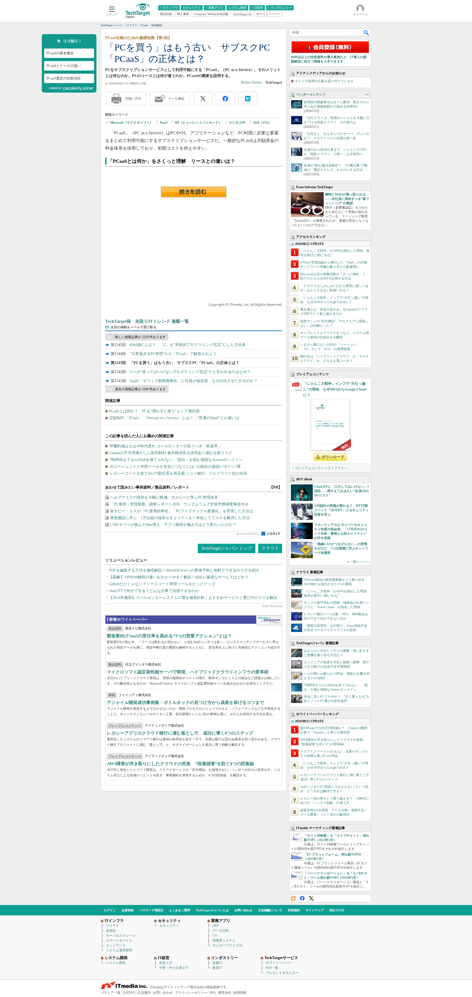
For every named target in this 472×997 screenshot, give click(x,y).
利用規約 (294, 910)
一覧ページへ (360, 562)
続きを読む (193, 192)
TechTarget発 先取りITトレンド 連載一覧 (147, 321)
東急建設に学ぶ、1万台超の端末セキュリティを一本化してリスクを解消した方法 (180, 518)
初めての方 (336, 910)
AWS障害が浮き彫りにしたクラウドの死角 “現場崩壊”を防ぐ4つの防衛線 (180, 763)
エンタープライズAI (227, 945)
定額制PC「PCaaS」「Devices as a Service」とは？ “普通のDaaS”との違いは (174, 418)
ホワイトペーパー (279, 963)
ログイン (110, 910)
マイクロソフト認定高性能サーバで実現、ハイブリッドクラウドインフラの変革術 (188, 672)
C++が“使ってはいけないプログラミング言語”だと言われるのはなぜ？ (190, 372)
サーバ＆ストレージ (120, 935)
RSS (293, 898)
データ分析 (221, 931)
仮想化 (111, 931)
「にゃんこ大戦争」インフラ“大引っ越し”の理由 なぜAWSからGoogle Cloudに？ (334, 389)
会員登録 (128, 910)
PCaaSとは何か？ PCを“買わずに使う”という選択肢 (154, 411)
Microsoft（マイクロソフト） (131, 123)
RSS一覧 (272, 968)
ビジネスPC (237, 123)
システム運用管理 (119, 950)
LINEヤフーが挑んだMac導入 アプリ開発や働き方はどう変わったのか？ (173, 525)
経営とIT (165, 963)
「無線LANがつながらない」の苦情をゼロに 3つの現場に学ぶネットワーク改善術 (341, 548)
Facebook (302, 898)
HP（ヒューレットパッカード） (198, 123)
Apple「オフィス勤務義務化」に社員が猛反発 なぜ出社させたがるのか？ (194, 381)
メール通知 (176, 98)
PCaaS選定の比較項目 (63, 78)
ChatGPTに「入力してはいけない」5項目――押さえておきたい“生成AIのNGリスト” (341, 491)
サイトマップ (315, 910)
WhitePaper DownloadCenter (269, 620)
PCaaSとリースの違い (63, 66)
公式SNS (129, 993)
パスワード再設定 (151, 910)
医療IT (217, 963)
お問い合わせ (243, 910)
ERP (216, 926)
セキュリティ (169, 926)
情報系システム (224, 940)
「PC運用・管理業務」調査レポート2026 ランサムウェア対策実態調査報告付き (179, 504)
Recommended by (249, 533)
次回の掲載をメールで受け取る (134, 327)
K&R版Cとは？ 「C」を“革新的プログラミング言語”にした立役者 (188, 345)
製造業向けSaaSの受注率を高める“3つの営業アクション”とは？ (169, 636)
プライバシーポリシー (191, 993)
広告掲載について (270, 910)
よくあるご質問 (179, 910)
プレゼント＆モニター (282, 973)
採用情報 (239, 993)
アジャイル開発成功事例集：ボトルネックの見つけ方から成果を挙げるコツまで (185, 702)
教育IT (217, 968)
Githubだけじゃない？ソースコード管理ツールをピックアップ (162, 584)
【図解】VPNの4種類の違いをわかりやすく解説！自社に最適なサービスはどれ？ (179, 577)
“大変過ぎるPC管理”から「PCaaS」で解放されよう (173, 354)
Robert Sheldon (252, 82)
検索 (366, 32)
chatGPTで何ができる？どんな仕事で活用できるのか (154, 591)
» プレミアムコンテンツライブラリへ (319, 468)
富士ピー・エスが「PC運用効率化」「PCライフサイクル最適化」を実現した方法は (181, 511)
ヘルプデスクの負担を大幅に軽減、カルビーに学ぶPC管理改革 (164, 497)
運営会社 (224, 993)
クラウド (270, 548)
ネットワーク (116, 945)
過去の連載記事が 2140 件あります (140, 389)
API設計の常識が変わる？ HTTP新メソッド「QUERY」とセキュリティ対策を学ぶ (341, 510)
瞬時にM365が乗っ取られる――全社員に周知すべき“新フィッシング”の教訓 (347, 199)
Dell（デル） (262, 123)
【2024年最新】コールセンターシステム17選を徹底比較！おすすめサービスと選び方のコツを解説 (193, 598)
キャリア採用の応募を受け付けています (324, 81)
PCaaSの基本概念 (60, 53)
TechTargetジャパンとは (212, 910)
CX (215, 935)
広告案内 (144, 993)
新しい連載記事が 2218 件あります (140, 337)
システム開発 (116, 963)
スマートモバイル (119, 940)
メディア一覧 (110, 993)
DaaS (164, 123)
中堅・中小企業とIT (173, 968)
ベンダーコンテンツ (311, 94)
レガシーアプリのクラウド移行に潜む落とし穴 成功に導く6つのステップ (180, 733)
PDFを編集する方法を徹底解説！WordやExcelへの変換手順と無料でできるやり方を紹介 (184, 570)
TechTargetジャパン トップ (226, 548)
